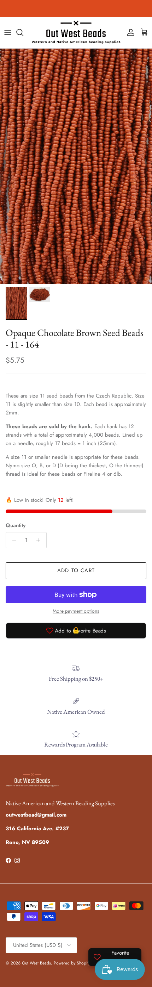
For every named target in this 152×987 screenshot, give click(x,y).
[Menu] (8, 32)
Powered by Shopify (72, 963)
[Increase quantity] (40, 540)
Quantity (15, 525)
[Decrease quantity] (12, 540)
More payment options (76, 611)
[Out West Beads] (76, 32)
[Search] (23, 32)
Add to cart (76, 570)
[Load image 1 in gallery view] (76, 166)
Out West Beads (36, 963)
